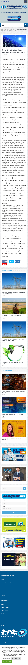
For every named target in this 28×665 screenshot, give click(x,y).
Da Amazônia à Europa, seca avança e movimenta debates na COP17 (11, 316)
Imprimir (19, 56)
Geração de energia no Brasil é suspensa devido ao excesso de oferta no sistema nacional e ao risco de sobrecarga (14, 292)
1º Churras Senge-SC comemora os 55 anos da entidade (13, 391)
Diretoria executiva (5, 607)
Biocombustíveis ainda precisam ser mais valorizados (12, 363)
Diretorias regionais (5, 610)
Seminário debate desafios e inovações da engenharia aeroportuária (12, 415)
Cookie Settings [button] (6, 658)
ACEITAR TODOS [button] (7, 661)
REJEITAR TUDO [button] (16, 658)
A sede (2, 604)
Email (25, 56)
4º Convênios (3, 589)
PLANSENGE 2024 (4, 620)
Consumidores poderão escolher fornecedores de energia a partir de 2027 (14, 339)
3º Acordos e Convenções (6, 586)
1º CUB (2, 579)
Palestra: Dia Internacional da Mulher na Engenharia (12, 438)
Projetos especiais (5, 617)
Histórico (3, 613)
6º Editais (3, 595)
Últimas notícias (12, 54)
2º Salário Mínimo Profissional (7, 582)
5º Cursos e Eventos (5, 592)
